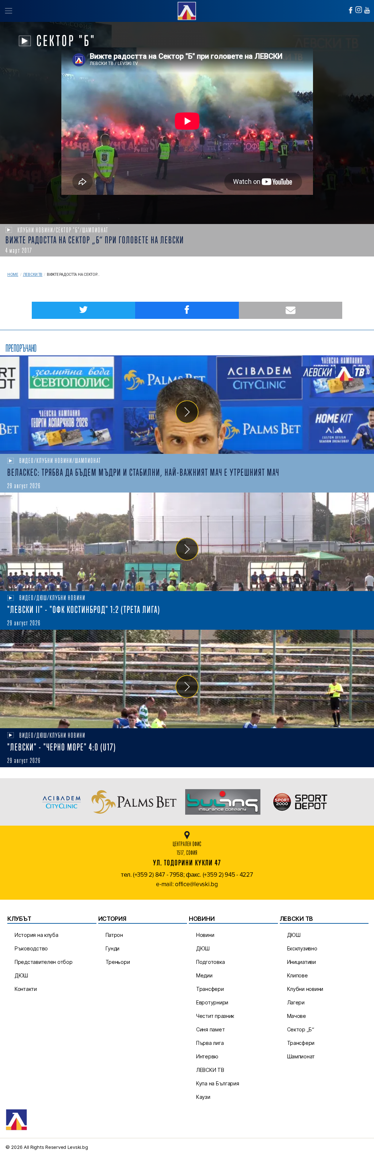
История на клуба (36, 935)
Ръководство (31, 948)
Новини (205, 935)
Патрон (114, 935)
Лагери (296, 1002)
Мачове (296, 1016)
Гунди (113, 948)
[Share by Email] (290, 310)
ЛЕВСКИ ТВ (210, 1070)
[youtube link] (367, 10)
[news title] (187, 404)
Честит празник (215, 1016)
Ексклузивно (302, 948)
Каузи (203, 1097)
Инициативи (301, 962)
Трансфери (210, 989)
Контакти (26, 989)
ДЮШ (21, 975)
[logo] (187, 10)
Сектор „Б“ (300, 1029)
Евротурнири (212, 1002)
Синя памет (210, 1029)
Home (12, 275)
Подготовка (210, 962)
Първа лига (210, 1043)
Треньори (118, 962)
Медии (204, 975)
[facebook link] (350, 10)
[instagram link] (358, 9)
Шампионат (301, 1056)
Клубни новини (305, 989)
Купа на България (217, 1083)
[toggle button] (8, 11)
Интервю (207, 1056)
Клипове (297, 975)
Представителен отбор (44, 962)
